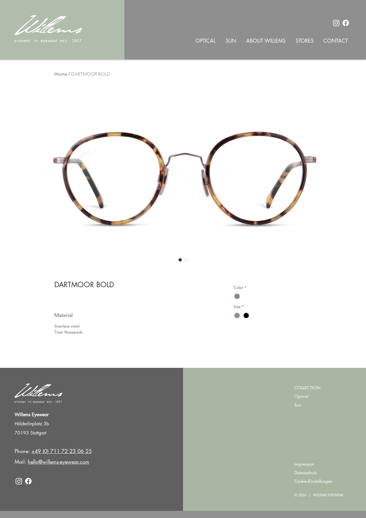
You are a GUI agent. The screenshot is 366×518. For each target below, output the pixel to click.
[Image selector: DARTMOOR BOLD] (180, 260)
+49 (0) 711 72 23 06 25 (61, 451)
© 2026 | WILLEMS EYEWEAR (318, 495)
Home (60, 74)
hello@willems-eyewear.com (58, 461)
